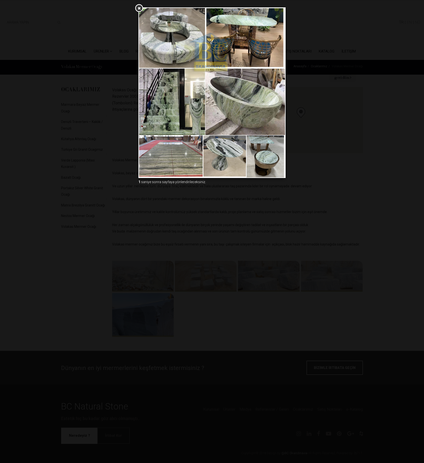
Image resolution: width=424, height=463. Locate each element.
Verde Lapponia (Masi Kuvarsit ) (78, 163)
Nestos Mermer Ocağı (78, 216)
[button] (302, 110)
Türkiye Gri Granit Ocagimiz (82, 149)
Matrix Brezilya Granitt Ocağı (83, 205)
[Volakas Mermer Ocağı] (143, 276)
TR (401, 22)
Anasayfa (299, 66)
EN (409, 22)
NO (417, 22)
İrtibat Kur (113, 435)
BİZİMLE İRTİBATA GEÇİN (335, 368)
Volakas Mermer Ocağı (78, 227)
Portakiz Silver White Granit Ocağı (82, 191)
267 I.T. (358, 453)
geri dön (342, 78)
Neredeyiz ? (79, 435)
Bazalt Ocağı (71, 177)
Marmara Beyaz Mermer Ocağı (80, 108)
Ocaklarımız (319, 66)
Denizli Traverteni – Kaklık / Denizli (82, 125)
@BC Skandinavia (294, 453)
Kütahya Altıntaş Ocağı (78, 139)
